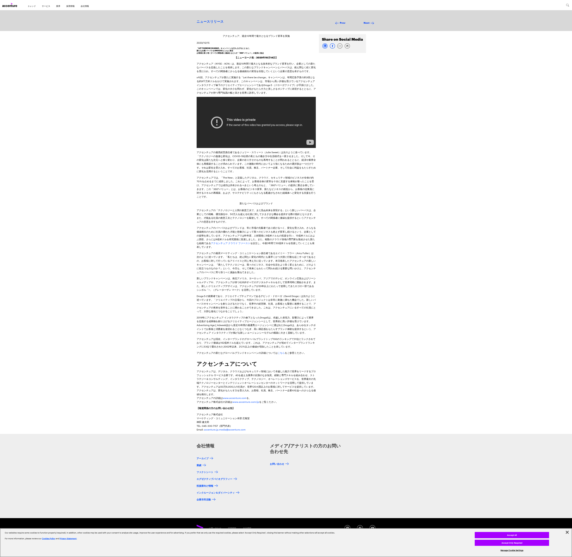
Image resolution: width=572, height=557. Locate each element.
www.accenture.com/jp (245, 401)
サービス (46, 5)
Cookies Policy (48, 538)
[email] (340, 47)
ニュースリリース (210, 21)
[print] (347, 47)
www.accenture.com (235, 397)
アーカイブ (203, 458)
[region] (286, 542)
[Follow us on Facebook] (360, 528)
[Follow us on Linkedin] (347, 528)
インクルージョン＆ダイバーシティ (216, 492)
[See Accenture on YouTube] (372, 528)
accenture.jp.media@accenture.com (225, 429)
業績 (199, 465)
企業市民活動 (204, 499)
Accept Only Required (512, 542)
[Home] (9, 5)
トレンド (32, 5)
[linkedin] (325, 47)
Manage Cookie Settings (511, 550)
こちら (281, 352)
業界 (58, 5)
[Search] (567, 5)
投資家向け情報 (205, 485)
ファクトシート (205, 472)
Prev (342, 22)
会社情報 (85, 5)
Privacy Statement (68, 538)
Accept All (512, 535)
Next (366, 22)
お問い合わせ (277, 463)
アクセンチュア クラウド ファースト (230, 243)
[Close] (567, 532)
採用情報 (70, 5)
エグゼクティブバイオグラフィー (214, 478)
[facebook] (332, 47)
